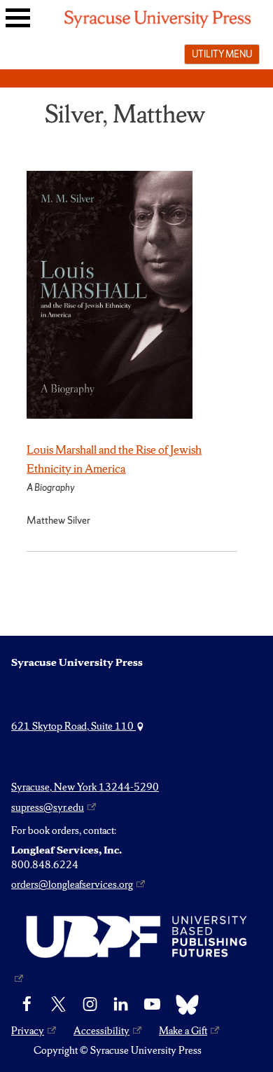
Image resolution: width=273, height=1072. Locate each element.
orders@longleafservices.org (72, 884)
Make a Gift (183, 1030)
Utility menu (222, 54)
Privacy (27, 1030)
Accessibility (102, 1030)
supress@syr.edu (47, 807)
